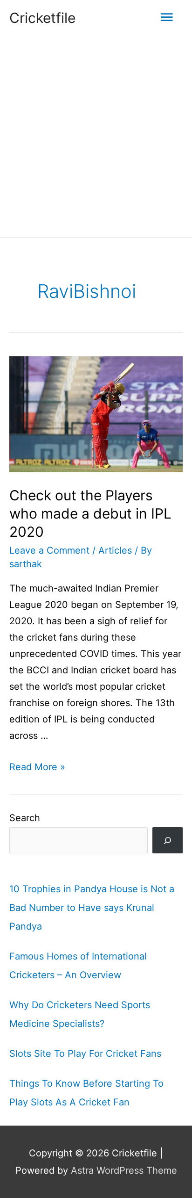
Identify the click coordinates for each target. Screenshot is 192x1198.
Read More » (37, 766)
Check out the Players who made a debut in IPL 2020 (90, 513)
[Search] (167, 840)
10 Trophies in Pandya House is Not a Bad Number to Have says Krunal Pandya (91, 907)
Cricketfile (42, 17)
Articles (115, 550)
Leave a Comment (49, 550)
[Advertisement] (96, 136)
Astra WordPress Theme (124, 1170)
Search (24, 817)
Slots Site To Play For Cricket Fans (85, 1053)
